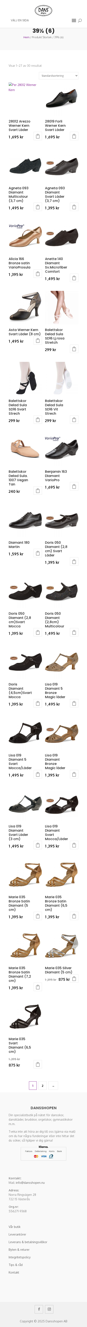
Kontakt (14, 1272)
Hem (26, 37)
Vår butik (14, 1227)
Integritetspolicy (20, 1257)
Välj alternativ (38, 136)
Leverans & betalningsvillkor (28, 1242)
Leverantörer (17, 1234)
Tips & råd (16, 1265)
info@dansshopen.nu (30, 1182)
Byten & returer (19, 1249)
